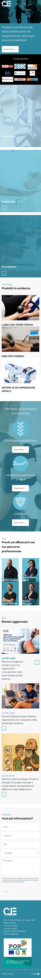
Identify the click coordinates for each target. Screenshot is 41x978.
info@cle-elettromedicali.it (14, 931)
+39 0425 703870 (10, 928)
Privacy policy (8, 974)
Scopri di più (8, 49)
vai (4, 143)
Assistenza (8, 201)
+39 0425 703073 (10, 926)
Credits (34, 974)
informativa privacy (22, 880)
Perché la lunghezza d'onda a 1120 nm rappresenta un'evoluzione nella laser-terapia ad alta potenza (12, 668)
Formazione (9, 266)
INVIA (6, 891)
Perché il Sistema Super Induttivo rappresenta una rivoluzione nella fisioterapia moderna (19, 718)
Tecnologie (9, 136)
